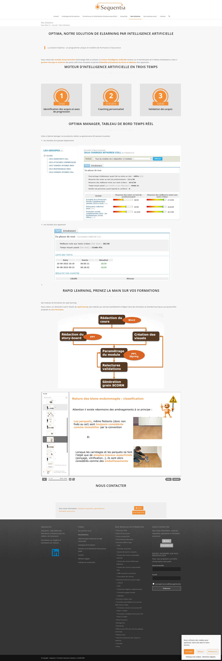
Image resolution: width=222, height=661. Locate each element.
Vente (118, 646)
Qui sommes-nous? (84, 531)
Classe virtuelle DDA (123, 536)
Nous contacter (111, 485)
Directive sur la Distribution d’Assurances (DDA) (92, 550)
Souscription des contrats (125, 576)
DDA (118, 545)
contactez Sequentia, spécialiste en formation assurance (166, 533)
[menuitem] (56, 16)
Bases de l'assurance (123, 533)
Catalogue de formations (86, 545)
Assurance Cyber (121, 530)
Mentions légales (209, 657)
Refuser (200, 652)
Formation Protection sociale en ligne (128, 580)
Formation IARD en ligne (124, 542)
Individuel (120, 596)
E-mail (154, 575)
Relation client (120, 635)
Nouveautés (120, 626)
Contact (81, 555)
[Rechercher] (168, 16)
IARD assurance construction (126, 573)
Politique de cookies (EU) (86, 562)
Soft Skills (119, 643)
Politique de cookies (193, 657)
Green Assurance (122, 620)
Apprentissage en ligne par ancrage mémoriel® (90, 540)
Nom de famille (158, 565)
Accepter (189, 652)
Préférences (212, 652)
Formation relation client (124, 599)
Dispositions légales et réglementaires (129, 589)
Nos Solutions (47, 22)
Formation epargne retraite (126, 592)
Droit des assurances (124, 549)
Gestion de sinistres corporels (127, 552)
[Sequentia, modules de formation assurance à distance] (111, 6)
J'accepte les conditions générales (168, 584)
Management (120, 623)
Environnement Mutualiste (124, 539)
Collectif (120, 583)
